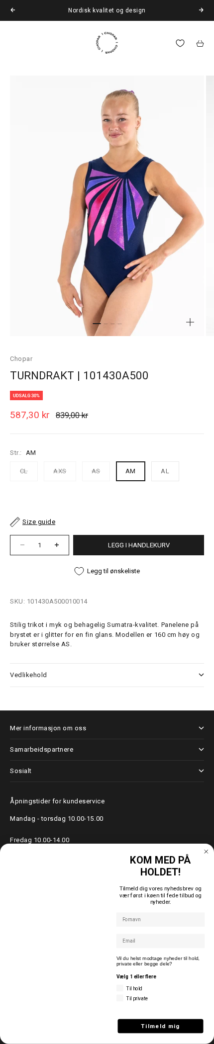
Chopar (21, 358)
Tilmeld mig (160, 1026)
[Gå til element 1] (97, 323)
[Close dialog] (206, 852)
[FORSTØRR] (190, 322)
